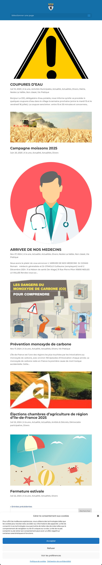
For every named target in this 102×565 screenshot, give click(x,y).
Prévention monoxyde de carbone (40, 344)
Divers (75, 89)
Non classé (31, 92)
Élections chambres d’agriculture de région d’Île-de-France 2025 (49, 416)
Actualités (66, 89)
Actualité (56, 89)
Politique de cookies (38, 561)
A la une (26, 89)
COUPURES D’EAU (26, 84)
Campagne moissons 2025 (33, 148)
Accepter (51, 541)
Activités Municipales (41, 89)
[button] (98, 516)
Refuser (51, 548)
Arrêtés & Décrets (60, 422)
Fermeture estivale (27, 491)
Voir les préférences (51, 555)
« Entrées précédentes (21, 506)
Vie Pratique (43, 92)
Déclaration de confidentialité (59, 561)
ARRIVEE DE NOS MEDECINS (35, 249)
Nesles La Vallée (17, 92)
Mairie (82, 89)
